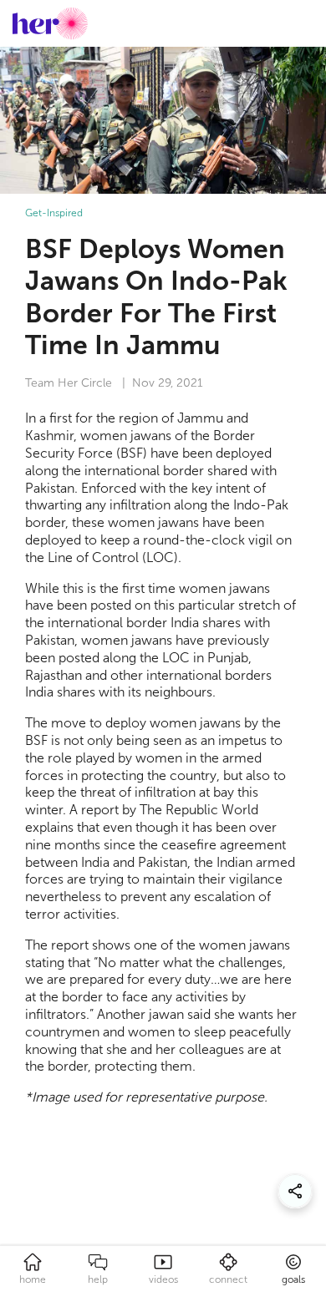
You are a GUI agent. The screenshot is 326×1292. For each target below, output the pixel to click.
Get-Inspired (54, 213)
